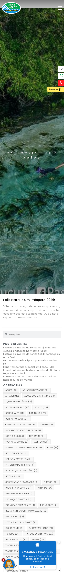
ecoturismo (14, 436)
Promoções (48, 505)
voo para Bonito (16, 556)
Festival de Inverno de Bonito (23, 447)
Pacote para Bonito (18, 487)
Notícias (13, 476)
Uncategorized (15, 539)
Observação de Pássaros (21, 482)
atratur (12, 395)
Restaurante (14, 516)
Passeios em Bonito (18, 493)
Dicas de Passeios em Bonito (23, 430)
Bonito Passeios (17, 418)
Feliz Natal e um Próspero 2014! (29, 299)
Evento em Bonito (16, 441)
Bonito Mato (14, 413)
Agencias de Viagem (35, 390)
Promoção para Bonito (20, 505)
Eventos (41, 441)
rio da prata (14, 528)
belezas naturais (17, 407)
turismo (12, 533)
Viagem (38, 539)
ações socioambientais (39, 395)
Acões (11, 390)
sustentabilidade (41, 528)
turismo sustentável (39, 533)
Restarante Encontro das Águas (25, 510)
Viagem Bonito (15, 551)
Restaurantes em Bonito (20, 522)
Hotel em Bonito (16, 453)
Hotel (52, 447)
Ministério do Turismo (19, 464)
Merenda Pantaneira (18, 459)
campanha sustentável (20, 424)
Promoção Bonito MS (18, 499)
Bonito (41, 407)
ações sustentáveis (18, 401)
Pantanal (44, 487)
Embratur (36, 436)
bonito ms (37, 413)
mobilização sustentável (21, 470)
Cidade (46, 424)
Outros (50, 482)
